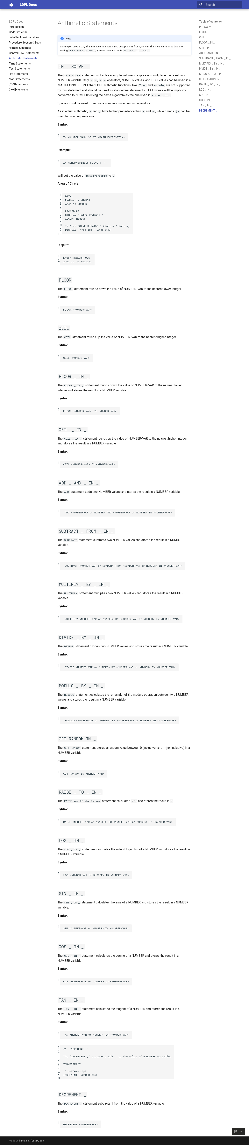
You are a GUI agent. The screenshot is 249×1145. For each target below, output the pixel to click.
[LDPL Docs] (11, 5)
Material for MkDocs (32, 1140)
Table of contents (210, 21)
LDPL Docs (16, 21)
